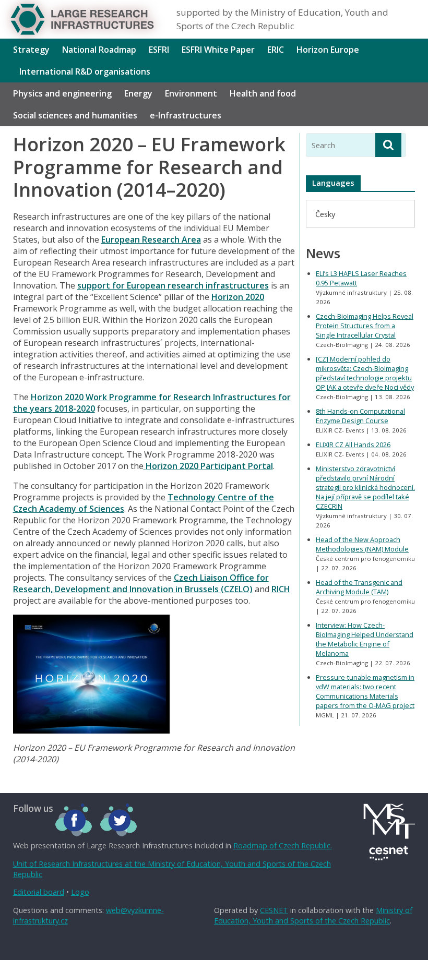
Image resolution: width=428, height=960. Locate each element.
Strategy (31, 49)
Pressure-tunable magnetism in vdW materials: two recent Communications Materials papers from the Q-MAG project (365, 691)
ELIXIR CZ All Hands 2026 (353, 444)
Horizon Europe (327, 49)
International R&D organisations (84, 71)
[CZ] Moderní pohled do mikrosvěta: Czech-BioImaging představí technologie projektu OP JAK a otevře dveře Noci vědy (365, 373)
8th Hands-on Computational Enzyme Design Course (360, 415)
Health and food (263, 93)
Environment (191, 93)
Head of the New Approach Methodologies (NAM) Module (362, 544)
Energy (138, 93)
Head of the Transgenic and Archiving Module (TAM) (359, 587)
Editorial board (38, 892)
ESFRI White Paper (218, 49)
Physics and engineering (62, 93)
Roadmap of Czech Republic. (282, 845)
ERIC (275, 49)
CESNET (274, 910)
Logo (80, 892)
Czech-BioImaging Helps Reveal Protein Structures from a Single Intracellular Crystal (364, 325)
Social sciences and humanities (75, 115)
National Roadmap (99, 49)
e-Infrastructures (185, 115)
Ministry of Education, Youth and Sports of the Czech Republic (313, 915)
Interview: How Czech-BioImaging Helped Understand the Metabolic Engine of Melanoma (364, 639)
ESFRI (159, 49)
